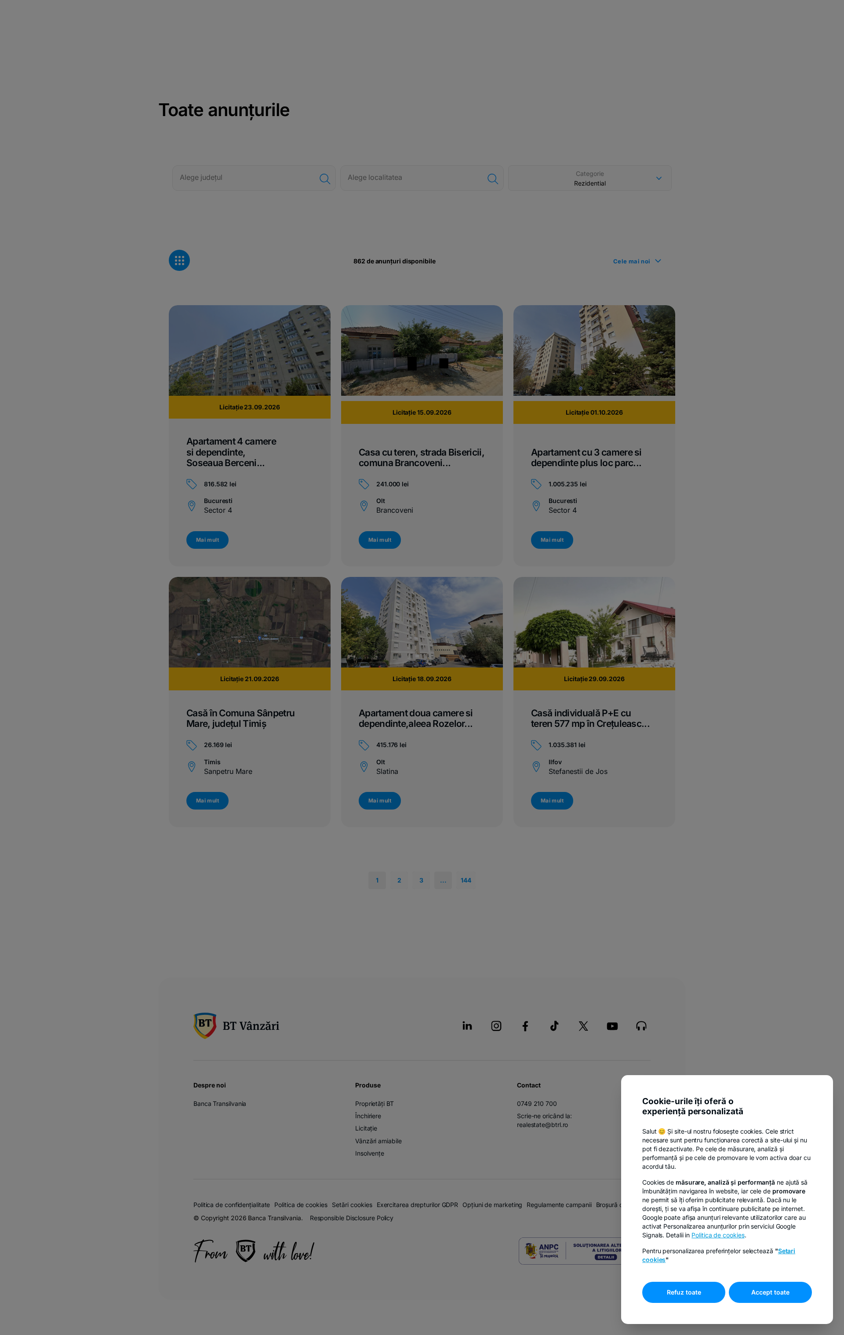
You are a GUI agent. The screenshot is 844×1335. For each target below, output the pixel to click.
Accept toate (770, 1292)
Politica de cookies (717, 1235)
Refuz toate (684, 1292)
